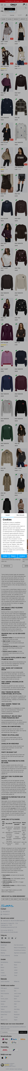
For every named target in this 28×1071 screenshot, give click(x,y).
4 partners (17, 529)
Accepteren (22, 556)
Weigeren (13, 556)
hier (6, 546)
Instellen (5, 556)
